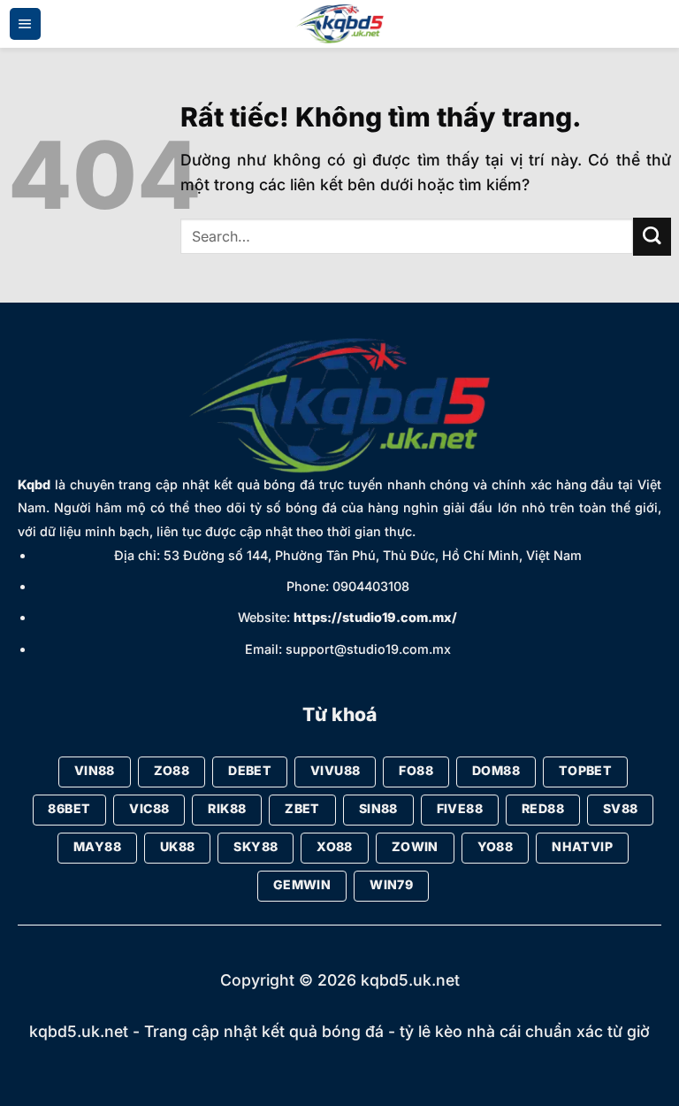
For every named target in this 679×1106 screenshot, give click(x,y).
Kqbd (34, 484)
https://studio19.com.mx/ (375, 617)
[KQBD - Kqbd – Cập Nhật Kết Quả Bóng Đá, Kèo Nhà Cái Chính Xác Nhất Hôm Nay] (339, 24)
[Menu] (25, 24)
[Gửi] (652, 237)
